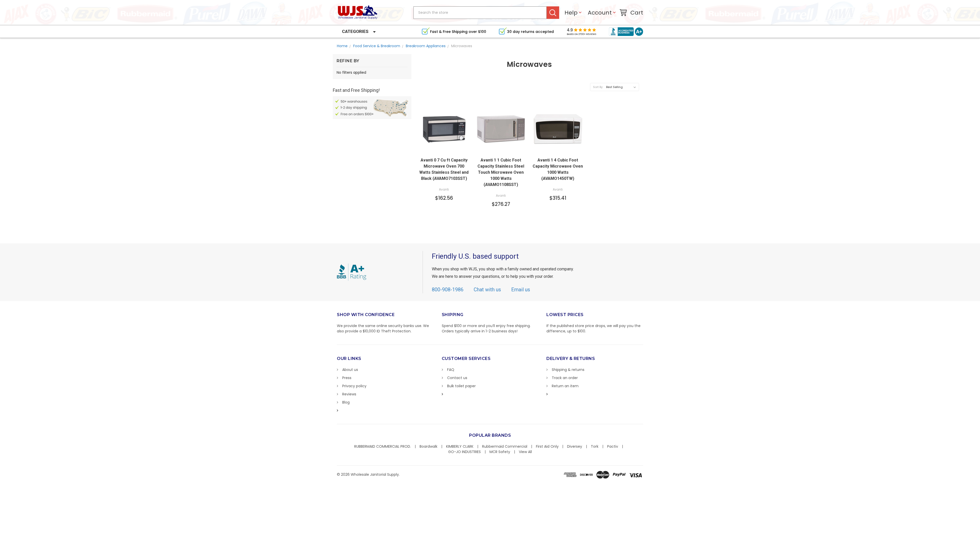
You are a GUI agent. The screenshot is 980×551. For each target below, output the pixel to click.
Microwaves (461, 45)
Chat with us (487, 289)
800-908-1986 (447, 289)
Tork (594, 446)
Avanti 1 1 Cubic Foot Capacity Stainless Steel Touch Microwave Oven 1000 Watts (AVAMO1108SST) (500, 172)
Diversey (574, 446)
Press (346, 377)
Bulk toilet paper (461, 386)
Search (553, 12)
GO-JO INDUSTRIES (464, 451)
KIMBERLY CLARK (459, 446)
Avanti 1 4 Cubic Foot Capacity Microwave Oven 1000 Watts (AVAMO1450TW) (558, 169)
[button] (979, 548)
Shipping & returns (568, 369)
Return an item (565, 386)
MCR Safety (499, 451)
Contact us (457, 377)
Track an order (565, 377)
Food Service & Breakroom (376, 45)
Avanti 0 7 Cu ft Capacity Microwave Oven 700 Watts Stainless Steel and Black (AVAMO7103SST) (444, 169)
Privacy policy (354, 386)
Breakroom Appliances (426, 45)
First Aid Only (547, 446)
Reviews (349, 394)
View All (525, 451)
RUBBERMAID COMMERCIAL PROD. (382, 446)
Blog (346, 402)
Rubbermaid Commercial (504, 446)
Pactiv (612, 446)
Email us (520, 289)
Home (342, 45)
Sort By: (598, 87)
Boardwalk (428, 446)
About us (350, 369)
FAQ (450, 369)
